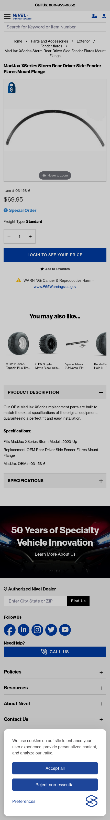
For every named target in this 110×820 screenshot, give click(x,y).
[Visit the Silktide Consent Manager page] (91, 801)
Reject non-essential (55, 784)
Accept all (55, 768)
